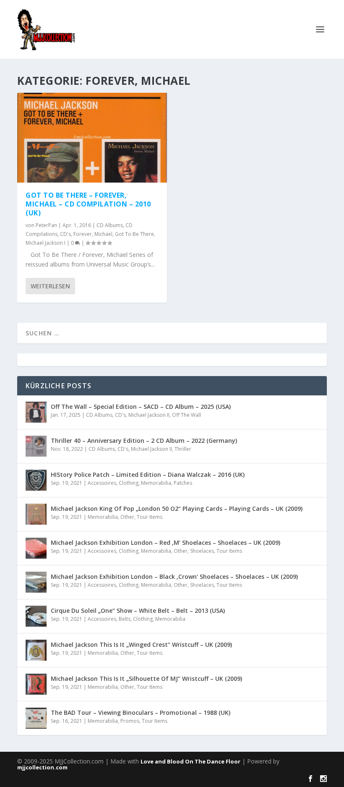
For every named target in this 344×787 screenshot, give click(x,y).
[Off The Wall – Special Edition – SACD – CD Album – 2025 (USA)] (36, 412)
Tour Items (149, 516)
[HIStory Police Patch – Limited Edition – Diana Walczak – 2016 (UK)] (36, 480)
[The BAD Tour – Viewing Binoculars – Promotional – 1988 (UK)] (36, 718)
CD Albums (109, 225)
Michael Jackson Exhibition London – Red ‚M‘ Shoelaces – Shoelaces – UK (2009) (165, 542)
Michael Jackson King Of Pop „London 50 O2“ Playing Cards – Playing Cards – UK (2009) (176, 508)
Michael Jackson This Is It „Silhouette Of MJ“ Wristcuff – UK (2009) (146, 678)
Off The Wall (186, 414)
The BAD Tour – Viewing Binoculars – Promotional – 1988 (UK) (140, 712)
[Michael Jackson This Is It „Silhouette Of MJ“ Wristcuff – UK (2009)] (36, 684)
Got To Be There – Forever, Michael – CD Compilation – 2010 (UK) (88, 204)
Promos (129, 720)
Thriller (183, 448)
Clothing (128, 482)
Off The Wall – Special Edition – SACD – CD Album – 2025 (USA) (141, 406)
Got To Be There (134, 234)
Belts (124, 618)
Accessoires (102, 482)
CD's (65, 234)
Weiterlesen (50, 286)
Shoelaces (202, 550)
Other (127, 516)
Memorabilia (156, 482)
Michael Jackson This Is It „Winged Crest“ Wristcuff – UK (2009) (141, 644)
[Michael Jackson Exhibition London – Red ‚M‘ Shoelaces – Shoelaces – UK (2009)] (36, 548)
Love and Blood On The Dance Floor (190, 761)
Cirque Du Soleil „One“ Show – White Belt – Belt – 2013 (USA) (138, 610)
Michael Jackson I (45, 242)
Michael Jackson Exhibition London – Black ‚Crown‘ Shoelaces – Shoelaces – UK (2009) (174, 576)
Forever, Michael (92, 234)
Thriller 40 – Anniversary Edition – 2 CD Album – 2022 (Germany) (144, 440)
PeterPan (46, 225)
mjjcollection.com (42, 767)
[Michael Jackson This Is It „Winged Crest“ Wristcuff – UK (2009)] (36, 650)
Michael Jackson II (148, 414)
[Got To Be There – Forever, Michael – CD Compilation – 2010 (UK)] (92, 138)
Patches (183, 482)
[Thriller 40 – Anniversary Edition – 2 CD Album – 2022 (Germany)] (36, 446)
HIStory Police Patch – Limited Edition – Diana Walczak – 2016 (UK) (148, 474)
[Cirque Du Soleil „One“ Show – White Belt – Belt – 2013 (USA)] (36, 616)
